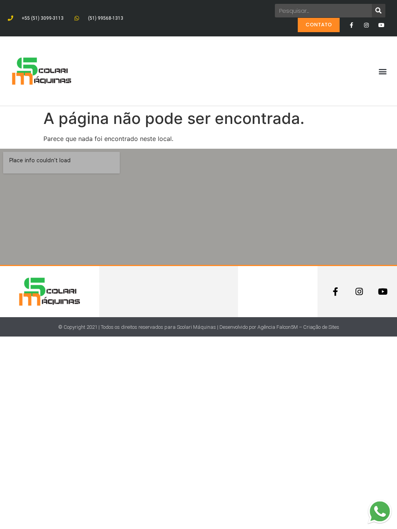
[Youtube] (381, 25)
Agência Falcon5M (277, 327)
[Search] (378, 10)
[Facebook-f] (351, 25)
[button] (382, 71)
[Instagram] (366, 25)
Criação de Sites (321, 327)
